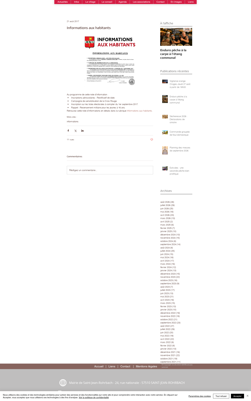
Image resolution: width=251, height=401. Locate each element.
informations (72, 121)
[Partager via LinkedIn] (82, 130)
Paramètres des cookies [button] (200, 396)
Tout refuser (221, 396)
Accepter (237, 396)
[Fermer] (247, 396)
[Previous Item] (165, 37)
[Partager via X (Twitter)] (75, 130)
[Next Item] (187, 37)
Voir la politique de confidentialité (94, 397)
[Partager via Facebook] (68, 130)
